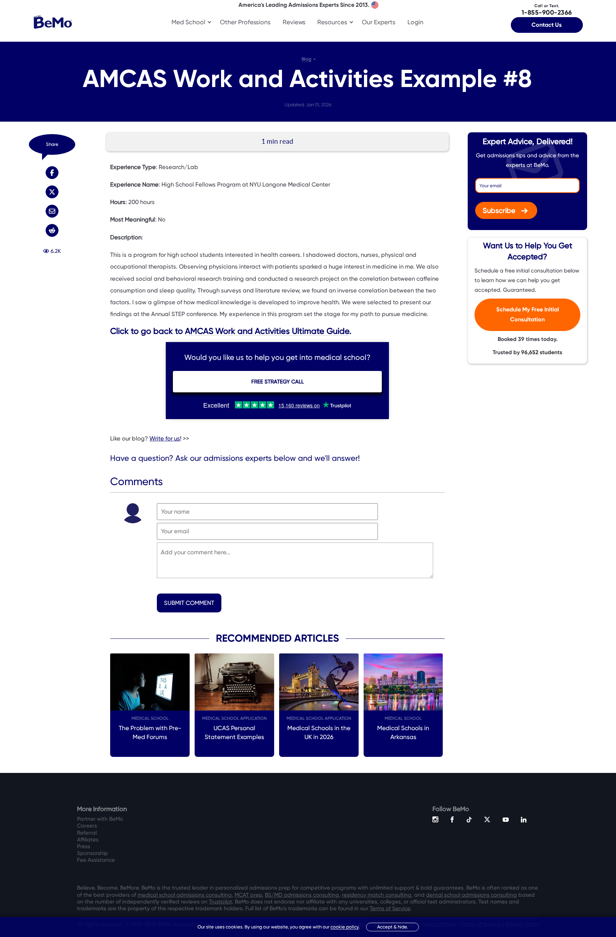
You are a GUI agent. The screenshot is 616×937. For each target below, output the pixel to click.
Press (83, 846)
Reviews (294, 22)
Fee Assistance (96, 860)
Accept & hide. (392, 927)
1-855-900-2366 (547, 9)
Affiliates (87, 839)
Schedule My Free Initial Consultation (527, 314)
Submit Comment (189, 603)
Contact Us (547, 24)
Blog (306, 59)
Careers (87, 826)
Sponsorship (92, 853)
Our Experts (378, 22)
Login (415, 22)
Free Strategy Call (277, 381)
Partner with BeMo (100, 819)
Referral (87, 833)
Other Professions (245, 22)
